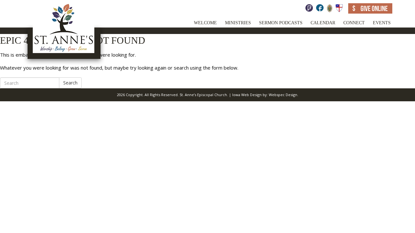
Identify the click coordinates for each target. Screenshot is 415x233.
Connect (354, 22)
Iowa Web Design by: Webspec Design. (265, 94)
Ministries (238, 22)
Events (382, 22)
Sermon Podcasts (280, 22)
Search (70, 83)
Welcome (205, 22)
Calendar (323, 22)
